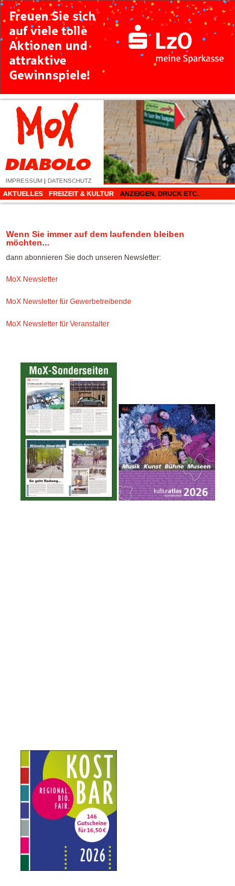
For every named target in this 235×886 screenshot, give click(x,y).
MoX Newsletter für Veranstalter (57, 324)
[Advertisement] (167, 690)
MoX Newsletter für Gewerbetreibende (68, 301)
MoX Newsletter (32, 279)
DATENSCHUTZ (70, 180)
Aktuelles (23, 193)
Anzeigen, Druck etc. (159, 193)
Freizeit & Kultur (81, 193)
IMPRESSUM (23, 180)
